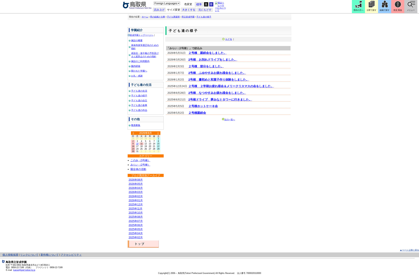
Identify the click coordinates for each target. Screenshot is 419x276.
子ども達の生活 (139, 91)
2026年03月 (136, 192)
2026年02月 (136, 196)
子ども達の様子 (203, 17)
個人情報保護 (10, 254)
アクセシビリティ (71, 254)
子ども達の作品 (139, 110)
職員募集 (135, 125)
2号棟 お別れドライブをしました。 (212, 59)
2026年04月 (136, 188)
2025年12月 (136, 204)
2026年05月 (136, 184)
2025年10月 (136, 212)
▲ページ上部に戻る (409, 250)
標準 (199, 4)
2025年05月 (136, 229)
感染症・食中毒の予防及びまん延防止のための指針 (145, 55)
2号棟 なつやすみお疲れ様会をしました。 (217, 92)
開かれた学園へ (139, 71)
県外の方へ (358, 10)
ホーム (145, 17)
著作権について (49, 254)
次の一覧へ (229, 119)
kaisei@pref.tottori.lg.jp (24, 270)
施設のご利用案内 (140, 61)
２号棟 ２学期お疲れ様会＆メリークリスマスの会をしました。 (231, 86)
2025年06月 (136, 225)
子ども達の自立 (139, 100)
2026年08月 (136, 179)
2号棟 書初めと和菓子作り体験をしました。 (218, 79)
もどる (228, 39)
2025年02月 (136, 237)
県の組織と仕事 (157, 17)
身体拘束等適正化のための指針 (145, 47)
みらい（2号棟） (140, 164)
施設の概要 (137, 40)
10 (137, 143)
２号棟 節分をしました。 (206, 66)
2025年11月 (135, 208)
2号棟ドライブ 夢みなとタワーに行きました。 (220, 99)
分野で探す (371, 10)
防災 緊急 (398, 10)
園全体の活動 (138, 169)
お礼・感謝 (137, 75)
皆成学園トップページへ (141, 35)
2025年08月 (136, 216)
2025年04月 (136, 233)
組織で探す (385, 10)
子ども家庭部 (173, 17)
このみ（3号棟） (140, 160)
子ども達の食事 (139, 105)
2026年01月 (136, 200)
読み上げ (159, 9)
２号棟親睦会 (197, 112)
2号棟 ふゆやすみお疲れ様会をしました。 (217, 72)
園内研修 (135, 66)
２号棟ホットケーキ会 (203, 106)
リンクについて (29, 254)
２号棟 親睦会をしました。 (207, 53)
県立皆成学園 (188, 17)
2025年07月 (136, 221)
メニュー (411, 10)
